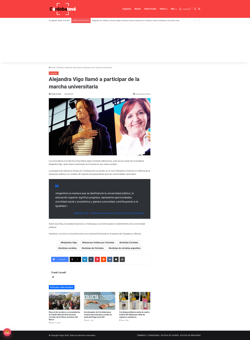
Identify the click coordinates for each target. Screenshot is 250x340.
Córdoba (115, 9)
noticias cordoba (68, 248)
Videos (163, 9)
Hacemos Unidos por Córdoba (98, 242)
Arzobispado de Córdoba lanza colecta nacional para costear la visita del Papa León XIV (98, 314)
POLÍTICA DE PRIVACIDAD (190, 335)
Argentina (127, 9)
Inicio (52, 67)
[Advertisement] (125, 42)
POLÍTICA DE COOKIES (170, 335)
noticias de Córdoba (93, 248)
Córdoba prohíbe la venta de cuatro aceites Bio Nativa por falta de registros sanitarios (134, 314)
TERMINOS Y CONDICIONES (148, 335)
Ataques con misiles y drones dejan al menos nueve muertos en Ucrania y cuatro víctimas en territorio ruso (135, 20)
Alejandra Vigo (69, 242)
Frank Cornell (56, 94)
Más (173, 9)
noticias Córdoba (129, 242)
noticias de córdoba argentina (125, 248)
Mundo (138, 9)
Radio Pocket (150, 9)
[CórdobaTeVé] (63, 9)
